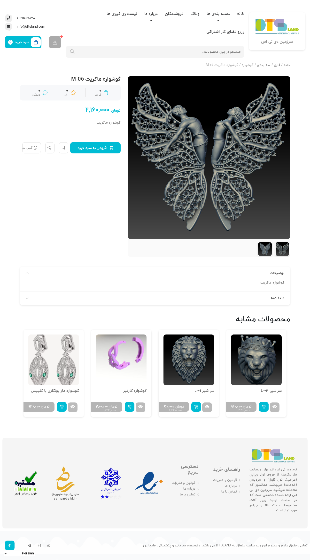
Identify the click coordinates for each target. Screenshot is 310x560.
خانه (240, 14)
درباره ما (151, 14)
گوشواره (248, 65)
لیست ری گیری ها (122, 14)
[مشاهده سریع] (274, 407)
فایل (277, 65)
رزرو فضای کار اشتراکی (225, 31)
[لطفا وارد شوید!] (55, 42)
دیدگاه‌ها (277, 298)
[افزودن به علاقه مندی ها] (63, 147)
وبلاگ (195, 14)
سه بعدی (264, 65)
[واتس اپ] (49, 545)
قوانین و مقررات (225, 480)
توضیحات (277, 273)
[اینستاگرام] (39, 545)
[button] (264, 407)
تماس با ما (229, 491)
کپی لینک (27, 147)
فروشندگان (174, 14)
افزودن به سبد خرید (92, 148)
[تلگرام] (29, 545)
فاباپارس (149, 545)
